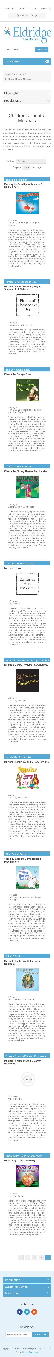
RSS (34, 1312)
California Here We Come (19, 563)
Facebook (20, 1312)
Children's (19, 74)
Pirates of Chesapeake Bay (20, 282)
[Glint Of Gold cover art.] (27, 990)
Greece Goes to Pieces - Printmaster (25, 1056)
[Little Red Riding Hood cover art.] (27, 497)
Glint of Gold (12, 956)
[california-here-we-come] (27, 594)
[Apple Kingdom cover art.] (27, 213)
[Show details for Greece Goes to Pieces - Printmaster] (27, 1090)
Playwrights (9, 9)
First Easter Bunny (15, 854)
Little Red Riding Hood (17, 466)
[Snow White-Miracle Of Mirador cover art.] (27, 1186)
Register (23, 9)
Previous (21, 1257)
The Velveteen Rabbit (17, 369)
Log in (34, 9)
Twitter (27, 1312)
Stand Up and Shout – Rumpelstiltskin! (26, 660)
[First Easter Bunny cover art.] (27, 888)
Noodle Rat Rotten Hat (17, 757)
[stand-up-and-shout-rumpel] (27, 691)
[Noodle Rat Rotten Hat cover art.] (27, 788)
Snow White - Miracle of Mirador (23, 1156)
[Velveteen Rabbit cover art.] (27, 400)
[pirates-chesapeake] (27, 315)
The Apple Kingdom (15, 179)
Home (8, 74)
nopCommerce (32, 1352)
